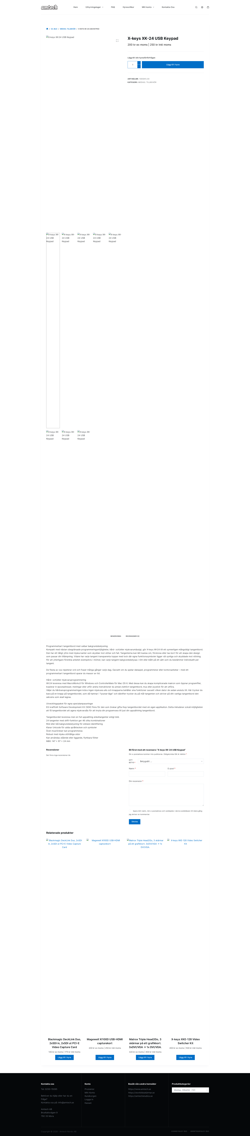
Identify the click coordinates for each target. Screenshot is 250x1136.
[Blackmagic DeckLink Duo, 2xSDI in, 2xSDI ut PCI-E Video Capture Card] (64, 936)
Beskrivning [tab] (116, 636)
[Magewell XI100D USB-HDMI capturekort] (105, 936)
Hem (75, 7)
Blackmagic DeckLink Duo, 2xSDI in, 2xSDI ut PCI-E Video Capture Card (64, 1043)
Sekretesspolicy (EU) (199, 1131)
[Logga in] (202, 7)
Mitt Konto (90, 1092)
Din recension (136, 781)
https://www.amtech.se (139, 1089)
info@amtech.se (66, 1102)
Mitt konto (147, 7)
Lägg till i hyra (173, 64)
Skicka (135, 821)
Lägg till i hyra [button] (64, 1057)
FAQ (113, 7)
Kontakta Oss (168, 7)
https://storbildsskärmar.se (141, 1092)
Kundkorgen (90, 1096)
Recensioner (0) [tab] (132, 636)
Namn (132, 768)
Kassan (88, 1103)
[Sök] (196, 7)
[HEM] (47, 29)
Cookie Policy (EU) (179, 1131)
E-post (171, 768)
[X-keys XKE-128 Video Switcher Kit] (185, 936)
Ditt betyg (132, 761)
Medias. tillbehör (147, 82)
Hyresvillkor (128, 7)
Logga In (89, 1099)
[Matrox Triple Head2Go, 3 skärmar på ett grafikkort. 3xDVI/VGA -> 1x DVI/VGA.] (145, 936)
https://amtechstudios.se (140, 1096)
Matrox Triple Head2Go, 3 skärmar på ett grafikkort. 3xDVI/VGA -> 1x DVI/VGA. (145, 1043)
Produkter (89, 1089)
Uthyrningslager (93, 7)
